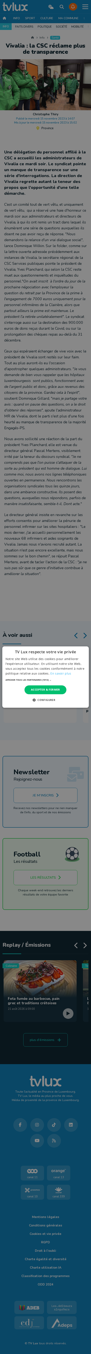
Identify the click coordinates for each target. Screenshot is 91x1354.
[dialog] (45, 677)
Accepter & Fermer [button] (45, 690)
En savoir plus (60, 673)
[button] (46, 680)
